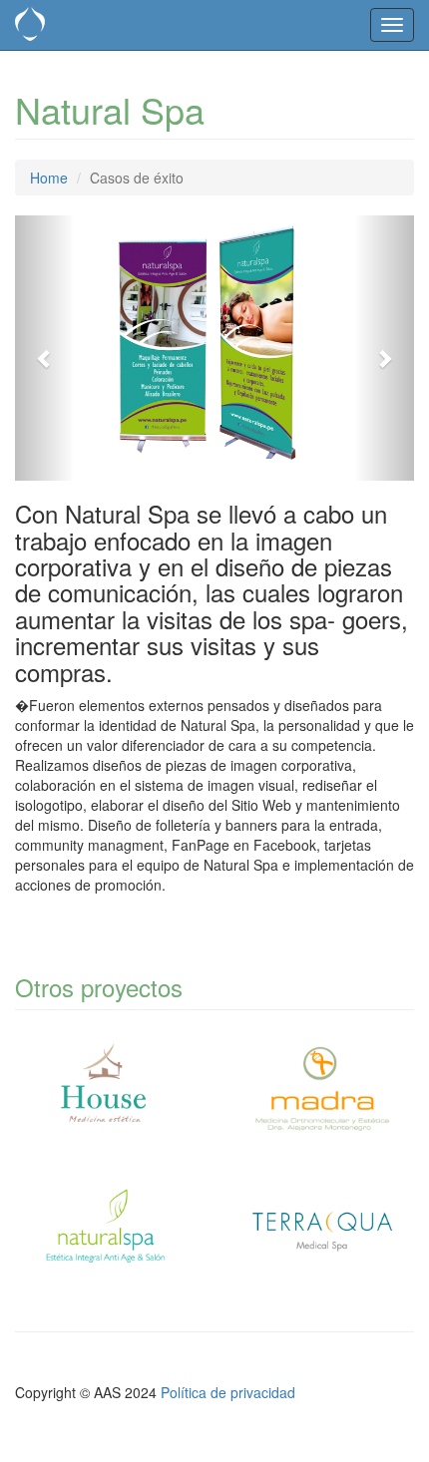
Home (49, 177)
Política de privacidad (228, 1392)
